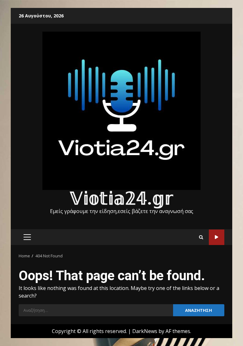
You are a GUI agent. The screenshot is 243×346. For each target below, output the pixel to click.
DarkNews (144, 331)
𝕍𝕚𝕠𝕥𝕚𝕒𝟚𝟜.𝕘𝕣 (121, 198)
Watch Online (216, 237)
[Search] (201, 237)
